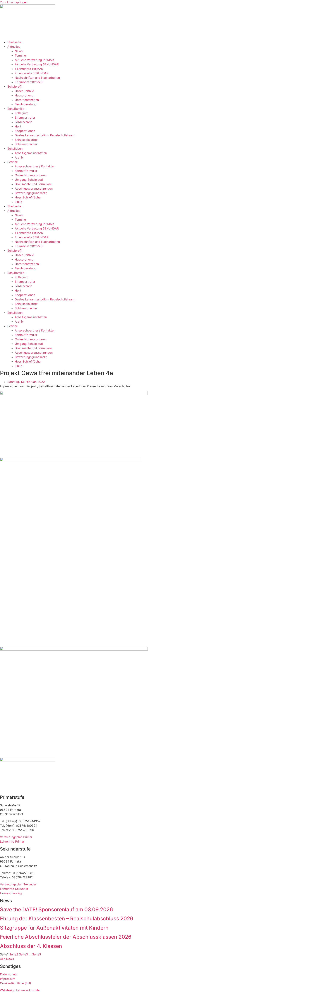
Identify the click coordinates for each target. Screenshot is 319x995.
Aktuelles (13, 46)
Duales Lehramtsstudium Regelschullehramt (45, 135)
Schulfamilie (15, 108)
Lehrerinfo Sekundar (14, 889)
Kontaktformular (26, 171)
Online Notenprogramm (31, 175)
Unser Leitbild (24, 91)
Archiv (19, 157)
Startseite (14, 42)
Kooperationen (25, 131)
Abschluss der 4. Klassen (31, 946)
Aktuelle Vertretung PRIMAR (34, 60)
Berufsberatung (25, 104)
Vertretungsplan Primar (16, 837)
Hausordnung (24, 95)
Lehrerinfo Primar (12, 841)
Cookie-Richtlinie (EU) (15, 983)
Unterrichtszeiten (27, 100)
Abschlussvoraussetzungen (34, 188)
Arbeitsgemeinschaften (31, 153)
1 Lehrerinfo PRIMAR (29, 69)
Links (18, 202)
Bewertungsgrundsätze (31, 193)
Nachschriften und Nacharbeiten (37, 77)
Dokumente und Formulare (33, 184)
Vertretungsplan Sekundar (18, 884)
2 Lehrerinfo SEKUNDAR (32, 73)
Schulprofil (14, 86)
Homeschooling (11, 893)
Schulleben (15, 148)
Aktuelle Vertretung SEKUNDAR (37, 64)
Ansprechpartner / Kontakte (34, 166)
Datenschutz (9, 974)
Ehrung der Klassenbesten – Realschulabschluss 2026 (66, 918)
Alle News (7, 959)
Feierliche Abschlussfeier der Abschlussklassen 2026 (65, 937)
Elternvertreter (25, 117)
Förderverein (23, 122)
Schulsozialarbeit (27, 140)
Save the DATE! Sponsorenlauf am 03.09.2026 (56, 909)
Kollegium (21, 113)
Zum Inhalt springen (14, 2)
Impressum (7, 979)
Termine (20, 55)
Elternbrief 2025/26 (28, 82)
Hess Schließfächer (28, 197)
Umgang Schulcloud (29, 179)
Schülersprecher (26, 144)
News (19, 51)
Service (12, 162)
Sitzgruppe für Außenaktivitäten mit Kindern (54, 928)
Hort (18, 126)
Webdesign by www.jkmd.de (20, 990)
